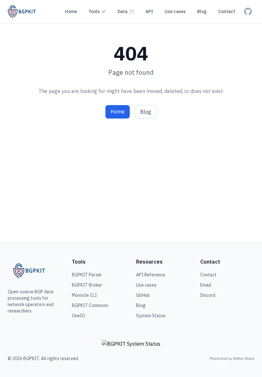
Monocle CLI (84, 295)
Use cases (146, 285)
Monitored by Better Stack (232, 358)
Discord (207, 295)
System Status (151, 316)
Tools (94, 11)
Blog (145, 112)
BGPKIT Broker (87, 285)
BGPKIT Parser (87, 275)
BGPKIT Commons (90, 305)
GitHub (143, 295)
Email (205, 285)
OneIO (78, 316)
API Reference (150, 275)
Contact (208, 275)
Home (118, 111)
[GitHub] (248, 11)
